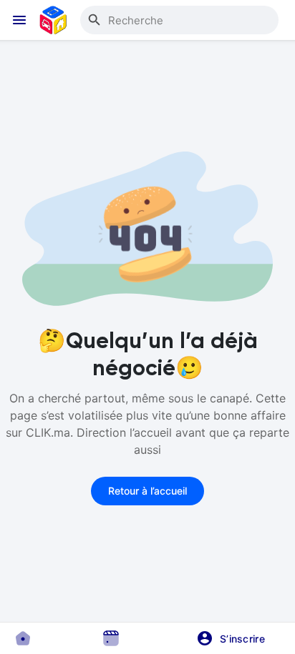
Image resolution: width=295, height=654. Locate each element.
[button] (235, 638)
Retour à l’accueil (147, 491)
